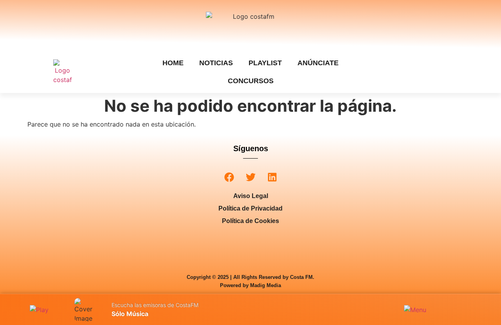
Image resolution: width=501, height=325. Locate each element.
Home (173, 63)
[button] (229, 177)
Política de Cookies (250, 221)
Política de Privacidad (250, 208)
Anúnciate (318, 63)
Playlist (265, 63)
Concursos (251, 81)
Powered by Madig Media (250, 285)
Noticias (216, 63)
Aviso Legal (250, 196)
